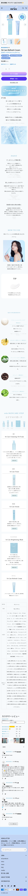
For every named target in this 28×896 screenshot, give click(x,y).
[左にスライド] (3, 24)
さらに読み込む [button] (13, 824)
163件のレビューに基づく (8, 720)
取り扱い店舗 (5, 873)
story (2, 861)
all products (4, 858)
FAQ (2, 867)
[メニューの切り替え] (1, 8)
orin (7, 893)
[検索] (23, 8)
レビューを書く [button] (13, 722)
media (3, 870)
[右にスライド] (25, 24)
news (2, 864)
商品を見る (14, 460)
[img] (9, 751)
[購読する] (25, 849)
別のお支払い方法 (14, 82)
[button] (4, 47)
